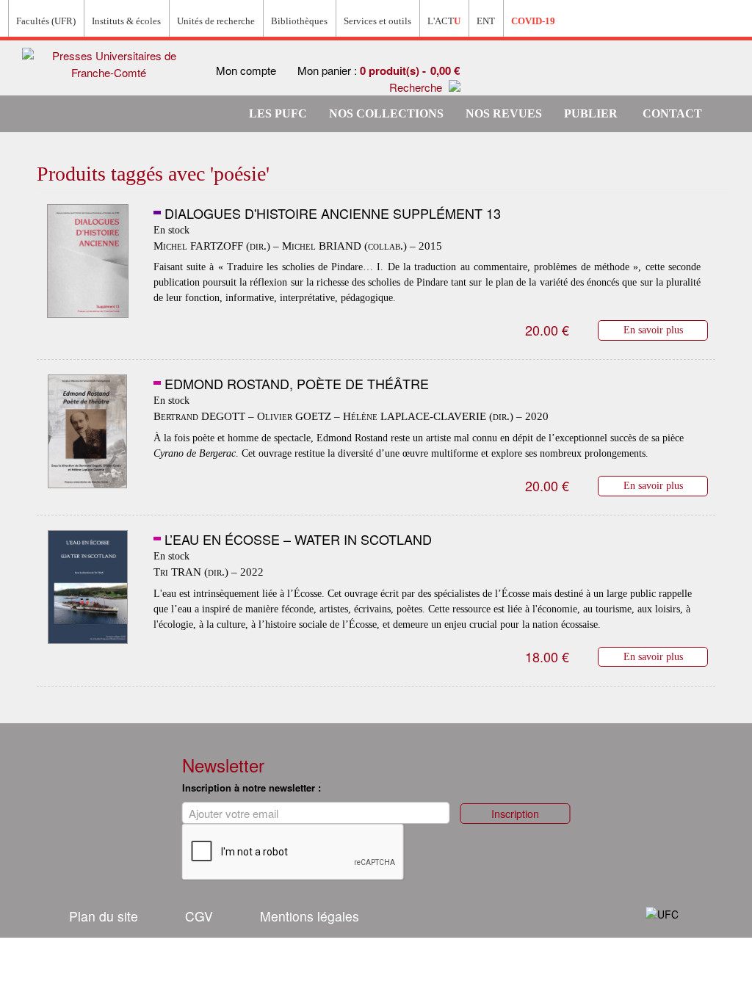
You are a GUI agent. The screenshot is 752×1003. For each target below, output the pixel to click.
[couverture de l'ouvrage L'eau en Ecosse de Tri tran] (88, 587)
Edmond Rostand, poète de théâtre (296, 383)
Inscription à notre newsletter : (251, 787)
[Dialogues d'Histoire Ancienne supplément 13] (88, 261)
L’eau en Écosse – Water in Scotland (298, 538)
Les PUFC (278, 113)
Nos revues (504, 113)
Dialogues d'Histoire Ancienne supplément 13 (332, 212)
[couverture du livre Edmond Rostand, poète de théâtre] (88, 431)
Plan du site (103, 916)
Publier (591, 113)
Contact (672, 113)
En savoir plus (653, 330)
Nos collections (386, 113)
